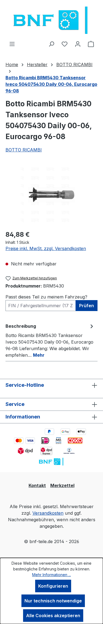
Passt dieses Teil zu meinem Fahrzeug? (46, 297)
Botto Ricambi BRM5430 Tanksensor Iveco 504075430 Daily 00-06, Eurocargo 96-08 (51, 84)
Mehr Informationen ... (51, 574)
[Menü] (12, 43)
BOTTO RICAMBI (23, 150)
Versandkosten (47, 513)
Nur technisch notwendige (53, 601)
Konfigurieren (53, 586)
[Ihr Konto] (77, 43)
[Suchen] (51, 43)
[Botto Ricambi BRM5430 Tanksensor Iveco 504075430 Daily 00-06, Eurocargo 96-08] (51, 194)
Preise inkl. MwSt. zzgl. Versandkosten (45, 248)
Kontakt (37, 485)
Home (11, 64)
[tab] (50, 340)
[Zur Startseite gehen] (51, 20)
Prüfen (86, 305)
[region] (51, 194)
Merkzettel (62, 485)
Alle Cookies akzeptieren (53, 615)
